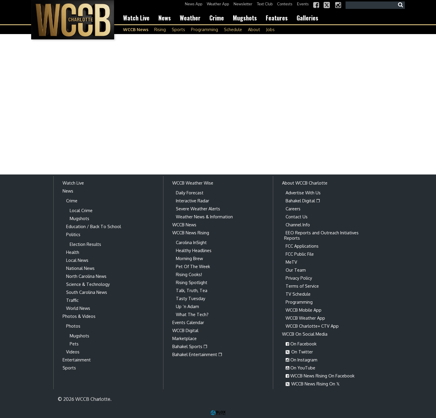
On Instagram (303, 359)
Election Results (85, 244)
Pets (74, 343)
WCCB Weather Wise (192, 182)
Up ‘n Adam (187, 306)
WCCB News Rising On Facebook (321, 375)
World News (78, 308)
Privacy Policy (299, 278)
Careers (293, 208)
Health (72, 252)
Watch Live (136, 17)
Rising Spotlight (191, 282)
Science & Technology (88, 284)
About (254, 29)
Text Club (265, 4)
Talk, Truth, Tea (191, 290)
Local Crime (81, 210)
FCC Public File (300, 254)
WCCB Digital (185, 330)
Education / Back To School (93, 226)
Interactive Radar (192, 200)
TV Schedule (298, 294)
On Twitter (301, 351)
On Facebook (302, 343)
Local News (77, 260)
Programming (204, 29)
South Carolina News (86, 292)
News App (193, 4)
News (164, 17)
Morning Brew (189, 258)
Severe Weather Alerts (198, 208)
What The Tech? (192, 314)
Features (277, 17)
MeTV (291, 262)
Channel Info (298, 224)
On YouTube (302, 367)
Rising (160, 29)
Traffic (72, 300)
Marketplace (184, 338)
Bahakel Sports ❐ (189, 346)
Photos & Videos (79, 316)
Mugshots (245, 17)
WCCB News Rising (190, 232)
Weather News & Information (204, 216)
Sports (178, 29)
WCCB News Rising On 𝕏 (315, 383)
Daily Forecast (189, 192)
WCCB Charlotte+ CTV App (312, 326)
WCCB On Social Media (304, 334)
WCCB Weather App (305, 318)
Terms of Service (302, 286)
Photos (73, 326)
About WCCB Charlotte (304, 182)
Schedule (233, 29)
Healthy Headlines (193, 250)
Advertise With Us (303, 192)
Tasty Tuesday (190, 298)
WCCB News (135, 29)
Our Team (296, 270)
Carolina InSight (191, 242)
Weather (190, 17)
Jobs (270, 29)
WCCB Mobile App (304, 310)
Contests (284, 4)
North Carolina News (86, 276)
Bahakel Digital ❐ (303, 200)
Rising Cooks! (189, 274)
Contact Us (297, 216)
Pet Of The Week (193, 266)
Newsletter (242, 4)
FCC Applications (302, 246)
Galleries (307, 17)
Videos (72, 351)
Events (303, 4)
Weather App (218, 4)
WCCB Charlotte (72, 19)
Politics (73, 234)
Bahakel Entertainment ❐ (197, 354)
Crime (216, 17)
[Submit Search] (400, 5)
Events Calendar (188, 322)
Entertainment (77, 359)
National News (80, 268)
